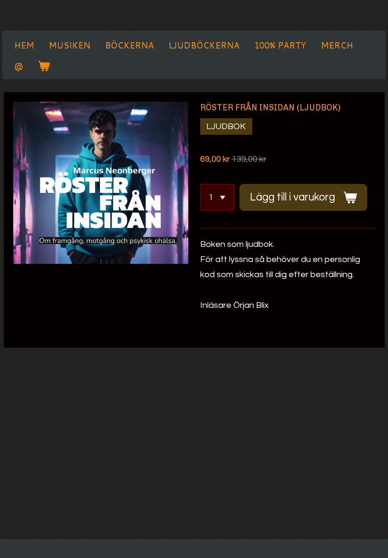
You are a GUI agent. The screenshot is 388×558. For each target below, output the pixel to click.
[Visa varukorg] (43, 65)
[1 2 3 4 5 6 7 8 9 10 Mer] (217, 197)
